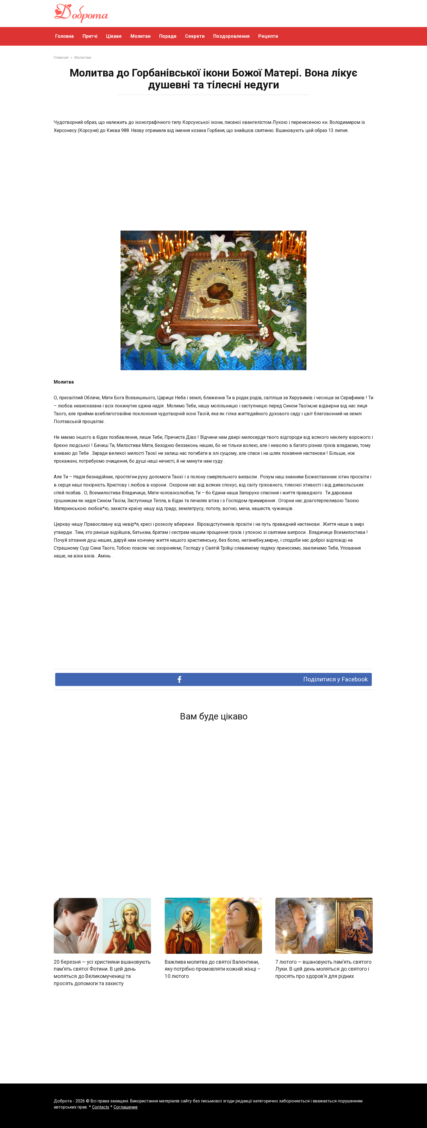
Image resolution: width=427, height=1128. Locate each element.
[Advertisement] (213, 183)
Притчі (89, 36)
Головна (64, 36)
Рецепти (268, 36)
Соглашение (126, 1107)
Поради (167, 36)
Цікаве (114, 36)
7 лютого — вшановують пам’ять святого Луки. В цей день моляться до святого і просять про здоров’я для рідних (323, 969)
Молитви (140, 36)
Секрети (194, 36)
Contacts (100, 1107)
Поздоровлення (231, 36)
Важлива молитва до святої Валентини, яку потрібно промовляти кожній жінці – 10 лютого (213, 969)
